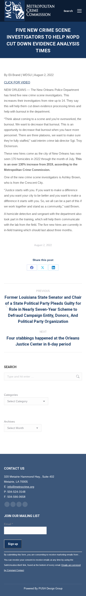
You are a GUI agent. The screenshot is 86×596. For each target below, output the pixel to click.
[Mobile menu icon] (79, 10)
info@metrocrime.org (20, 486)
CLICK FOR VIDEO (17, 82)
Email (8, 524)
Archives (9, 421)
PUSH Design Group (50, 588)
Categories (11, 394)
